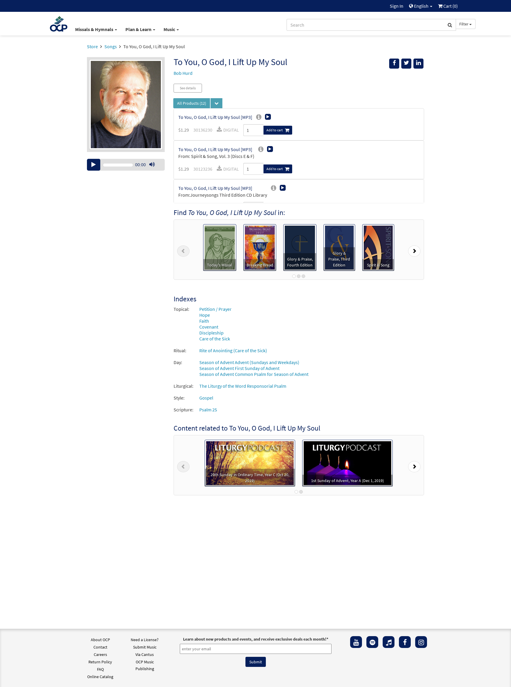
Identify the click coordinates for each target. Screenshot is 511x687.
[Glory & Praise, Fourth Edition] (299, 247)
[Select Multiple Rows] (216, 103)
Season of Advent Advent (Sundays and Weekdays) (249, 362)
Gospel (206, 398)
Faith (204, 321)
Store (92, 46)
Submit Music (144, 647)
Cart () (450, 6)
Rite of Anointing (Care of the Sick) (233, 350)
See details (188, 88)
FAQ (100, 669)
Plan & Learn (138, 29)
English (421, 6)
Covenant (208, 327)
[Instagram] (421, 642)
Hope (204, 315)
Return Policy (100, 662)
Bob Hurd (183, 73)
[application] (126, 165)
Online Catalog (100, 676)
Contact (100, 647)
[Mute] (152, 165)
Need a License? (145, 639)
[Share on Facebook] (394, 64)
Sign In (396, 6)
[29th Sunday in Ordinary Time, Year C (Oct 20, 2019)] (250, 462)
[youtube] (356, 642)
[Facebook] (405, 642)
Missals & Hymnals (94, 29)
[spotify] (372, 642)
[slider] (155, 170)
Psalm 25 (208, 410)
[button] (183, 249)
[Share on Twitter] (406, 64)
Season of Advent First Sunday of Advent (239, 368)
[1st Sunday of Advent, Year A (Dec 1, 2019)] (347, 462)
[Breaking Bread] (259, 247)
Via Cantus (144, 654)
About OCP (100, 639)
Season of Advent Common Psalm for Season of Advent (253, 374)
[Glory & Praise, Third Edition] (339, 247)
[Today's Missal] (219, 247)
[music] (388, 642)
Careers (100, 654)
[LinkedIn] (418, 64)
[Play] (93, 165)
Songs (110, 46)
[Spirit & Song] (378, 247)
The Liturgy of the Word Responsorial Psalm (242, 386)
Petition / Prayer (215, 309)
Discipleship (211, 333)
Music (170, 29)
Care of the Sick (214, 339)
